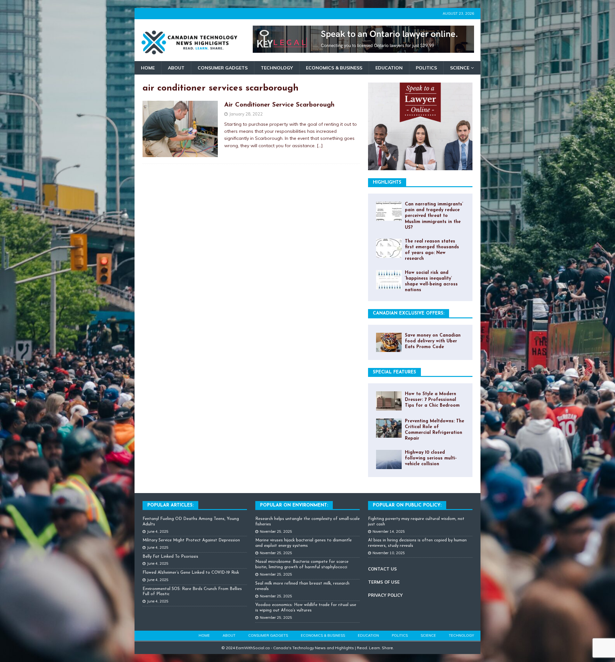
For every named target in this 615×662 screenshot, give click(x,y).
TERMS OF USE (384, 582)
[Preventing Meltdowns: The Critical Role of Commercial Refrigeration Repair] (389, 428)
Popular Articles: (170, 505)
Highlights (387, 182)
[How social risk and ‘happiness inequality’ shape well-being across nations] (389, 279)
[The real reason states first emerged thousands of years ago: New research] (389, 248)
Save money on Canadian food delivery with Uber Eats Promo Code (433, 341)
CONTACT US (382, 568)
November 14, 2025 (389, 531)
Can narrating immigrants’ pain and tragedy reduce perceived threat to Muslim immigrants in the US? (434, 216)
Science (459, 68)
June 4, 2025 (157, 531)
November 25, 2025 (276, 531)
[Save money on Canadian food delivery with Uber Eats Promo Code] (389, 342)
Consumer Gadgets (223, 68)
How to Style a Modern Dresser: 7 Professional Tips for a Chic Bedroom (432, 400)
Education (389, 68)
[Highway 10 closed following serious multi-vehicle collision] (389, 459)
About (176, 68)
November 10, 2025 (389, 553)
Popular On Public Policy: (407, 505)
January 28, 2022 (246, 113)
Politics (426, 68)
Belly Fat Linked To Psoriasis (170, 556)
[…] (320, 145)
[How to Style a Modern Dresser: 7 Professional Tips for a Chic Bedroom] (389, 401)
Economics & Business (334, 68)
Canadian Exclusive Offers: (408, 313)
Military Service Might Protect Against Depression (191, 540)
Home (148, 68)
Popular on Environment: (294, 505)
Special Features (394, 372)
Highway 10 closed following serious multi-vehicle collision (431, 458)
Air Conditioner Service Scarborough (279, 105)
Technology (277, 68)
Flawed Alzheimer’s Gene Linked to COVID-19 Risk (191, 572)
